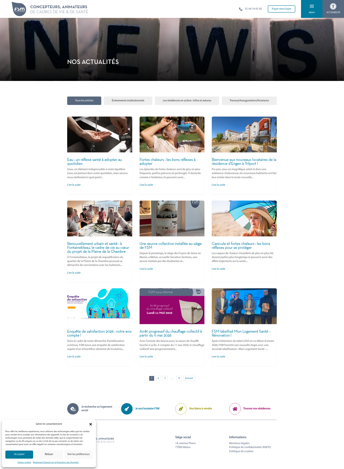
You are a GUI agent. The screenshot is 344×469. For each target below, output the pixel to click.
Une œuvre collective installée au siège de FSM (172, 241)
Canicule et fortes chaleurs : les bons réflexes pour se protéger (244, 241)
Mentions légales (239, 443)
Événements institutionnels (128, 100)
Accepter (19, 454)
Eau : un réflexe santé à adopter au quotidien (99, 155)
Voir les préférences (78, 454)
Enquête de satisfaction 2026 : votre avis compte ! (99, 327)
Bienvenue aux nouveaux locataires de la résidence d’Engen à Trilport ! (244, 155)
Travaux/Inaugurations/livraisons (249, 100)
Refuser (49, 454)
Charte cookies (24, 462)
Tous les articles (84, 100)
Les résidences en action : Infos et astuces (187, 100)
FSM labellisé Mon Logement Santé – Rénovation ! (244, 327)
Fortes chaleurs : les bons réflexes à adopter (172, 155)
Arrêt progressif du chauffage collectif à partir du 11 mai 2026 (172, 327)
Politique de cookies (241, 451)
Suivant (189, 378)
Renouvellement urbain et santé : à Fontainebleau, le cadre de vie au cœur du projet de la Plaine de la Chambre (99, 241)
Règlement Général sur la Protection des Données (56, 462)
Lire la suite (74, 185)
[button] (90, 424)
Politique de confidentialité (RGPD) (250, 447)
